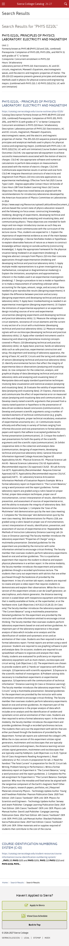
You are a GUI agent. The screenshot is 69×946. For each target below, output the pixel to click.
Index (47, 938)
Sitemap (37, 938)
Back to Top (34, 924)
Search (65, 3)
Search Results (17, 882)
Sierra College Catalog (34, 3)
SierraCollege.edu (11, 938)
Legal (26, 938)
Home (5, 882)
